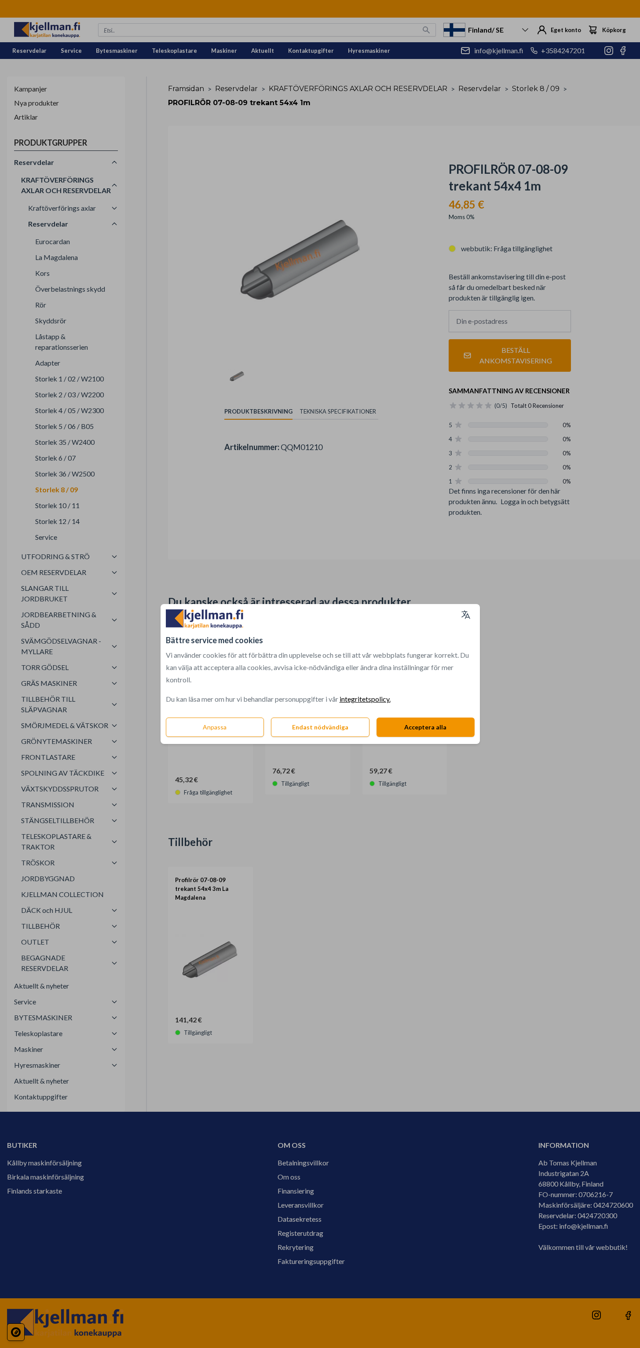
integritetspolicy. (365, 699)
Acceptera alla (425, 727)
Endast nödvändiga (320, 727)
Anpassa (215, 727)
